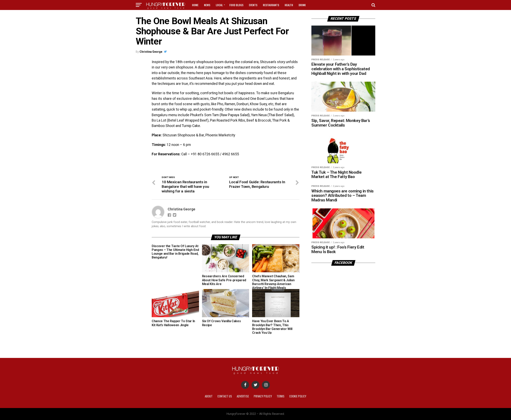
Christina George (151, 51)
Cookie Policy (297, 396)
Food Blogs (236, 5)
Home (195, 5)
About (209, 396)
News (207, 5)
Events (253, 5)
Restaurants (271, 5)
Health (289, 5)
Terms (280, 396)
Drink (302, 5)
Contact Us (224, 396)
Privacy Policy (263, 396)
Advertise (243, 396)
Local (219, 5)
